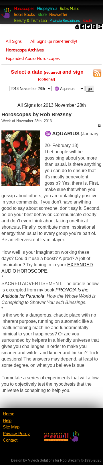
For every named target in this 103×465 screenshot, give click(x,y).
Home (8, 414)
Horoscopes (24, 9)
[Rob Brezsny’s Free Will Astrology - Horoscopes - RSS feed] (97, 74)
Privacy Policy (16, 433)
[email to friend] (77, 27)
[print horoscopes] (99, 125)
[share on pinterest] (94, 27)
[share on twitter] (88, 27)
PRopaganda (47, 9)
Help (7, 420)
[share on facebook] (82, 27)
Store (42, 15)
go (90, 88)
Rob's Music (69, 9)
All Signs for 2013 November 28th (51, 105)
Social (87, 21)
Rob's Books (24, 15)
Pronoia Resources (65, 21)
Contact (10, 440)
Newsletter (58, 15)
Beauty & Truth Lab (30, 21)
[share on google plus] (100, 27)
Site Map (11, 427)
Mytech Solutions (41, 460)
